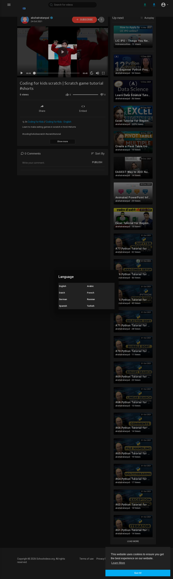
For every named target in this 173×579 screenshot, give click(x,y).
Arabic (90, 286)
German (63, 299)
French (90, 292)
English (62, 286)
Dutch (62, 292)
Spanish (63, 306)
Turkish (90, 306)
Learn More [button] (118, 562)
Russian (91, 299)
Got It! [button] (138, 573)
